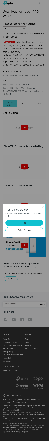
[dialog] (24, 220)
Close (43, 207)
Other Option (24, 230)
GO (24, 222)
